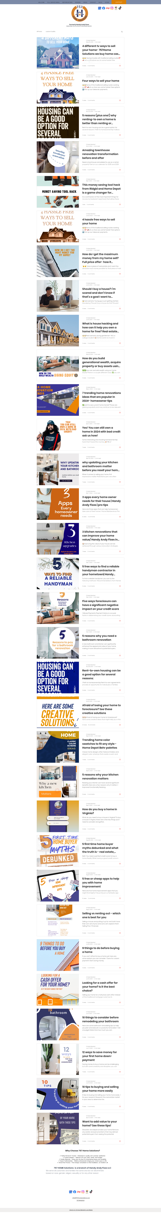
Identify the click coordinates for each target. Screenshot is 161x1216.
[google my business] (99, 8)
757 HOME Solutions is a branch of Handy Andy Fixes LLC (82, 1167)
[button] (122, 32)
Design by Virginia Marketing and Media (81, 1210)
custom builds (50, 31)
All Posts (39, 31)
